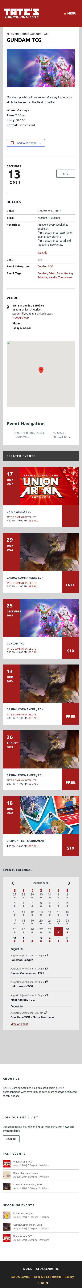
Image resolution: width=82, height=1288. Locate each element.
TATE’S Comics (20, 1276)
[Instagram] (41, 1283)
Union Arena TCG (19, 511)
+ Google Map (20, 317)
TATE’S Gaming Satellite (21, 517)
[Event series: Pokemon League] (46, 955)
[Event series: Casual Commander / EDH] (46, 968)
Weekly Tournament (61, 277)
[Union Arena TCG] (41, 486)
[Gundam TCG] (41, 618)
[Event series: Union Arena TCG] (46, 981)
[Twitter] (46, 1283)
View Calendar (19, 1024)
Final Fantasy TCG (22, 1000)
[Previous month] (12, 883)
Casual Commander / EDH (25, 577)
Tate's (52, 273)
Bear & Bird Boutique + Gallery (54, 1276)
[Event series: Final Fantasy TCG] (46, 995)
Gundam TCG (45, 266)
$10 (65, 173)
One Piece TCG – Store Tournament (33, 1017)
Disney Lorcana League (26, 1173)
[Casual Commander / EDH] (41, 552)
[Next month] (69, 883)
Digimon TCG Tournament (26, 840)
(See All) (42, 252)
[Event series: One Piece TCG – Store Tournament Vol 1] (45, 1012)
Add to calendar (26, 143)
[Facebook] (37, 1283)
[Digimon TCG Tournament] (41, 815)
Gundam (42, 273)
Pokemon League (21, 960)
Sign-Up (11, 1138)
